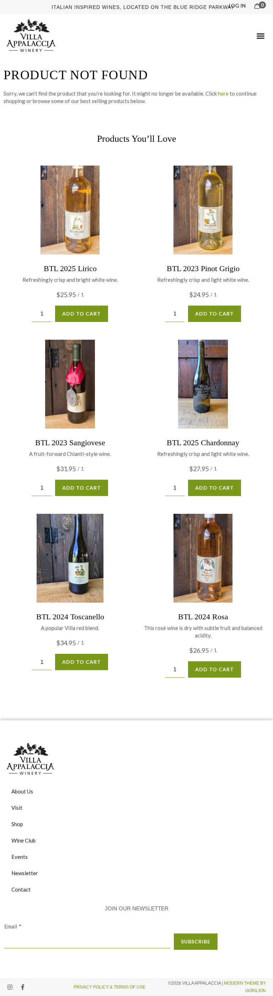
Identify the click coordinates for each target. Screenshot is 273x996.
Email (10, 926)
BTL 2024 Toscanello (70, 616)
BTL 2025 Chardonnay (203, 442)
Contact (21, 889)
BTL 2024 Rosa (203, 616)
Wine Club (23, 840)
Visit (16, 807)
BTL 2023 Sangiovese (70, 442)
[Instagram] (10, 987)
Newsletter (24, 873)
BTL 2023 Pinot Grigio (203, 268)
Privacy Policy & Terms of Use (110, 987)
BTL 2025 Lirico (70, 268)
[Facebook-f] (23, 987)
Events (19, 857)
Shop (17, 824)
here (223, 93)
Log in (237, 5)
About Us (22, 791)
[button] (260, 35)
